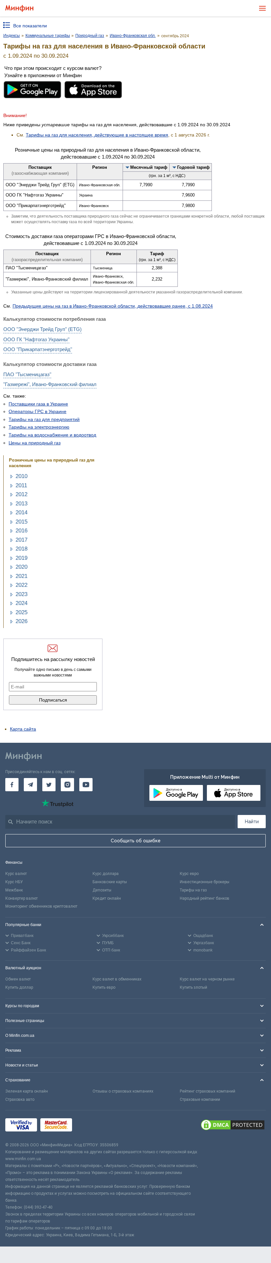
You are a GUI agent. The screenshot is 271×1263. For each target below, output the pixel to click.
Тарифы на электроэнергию (39, 427)
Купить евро (104, 987)
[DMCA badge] (233, 1125)
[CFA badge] (90, 1126)
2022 (21, 585)
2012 (21, 494)
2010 (21, 476)
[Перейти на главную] (19, 8)
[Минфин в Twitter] (49, 784)
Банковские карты (110, 882)
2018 (21, 549)
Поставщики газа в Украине (38, 403)
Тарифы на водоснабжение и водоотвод (52, 434)
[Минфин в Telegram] (30, 784)
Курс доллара (106, 873)
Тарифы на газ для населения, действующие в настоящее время (97, 134)
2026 (21, 621)
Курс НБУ (14, 882)
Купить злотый (193, 987)
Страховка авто (19, 1099)
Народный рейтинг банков (204, 898)
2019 (21, 558)
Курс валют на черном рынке (207, 979)
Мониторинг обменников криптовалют (41, 906)
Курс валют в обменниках (117, 979)
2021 (21, 576)
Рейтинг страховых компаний (207, 1091)
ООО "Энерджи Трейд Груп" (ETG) (42, 329)
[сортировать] (127, 167)
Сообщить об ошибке (136, 840)
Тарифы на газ (193, 890)
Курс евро (189, 873)
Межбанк (14, 890)
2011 (21, 485)
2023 (21, 594)
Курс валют (16, 873)
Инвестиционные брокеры (204, 882)
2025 (21, 612)
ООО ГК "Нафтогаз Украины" (36, 339)
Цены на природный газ (34, 442)
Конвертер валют (21, 898)
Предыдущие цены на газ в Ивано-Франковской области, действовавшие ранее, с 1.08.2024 (113, 306)
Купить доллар (19, 987)
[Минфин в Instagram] (67, 784)
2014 (21, 512)
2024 (21, 603)
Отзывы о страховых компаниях (123, 1091)
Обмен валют (18, 979)
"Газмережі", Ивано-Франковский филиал (50, 384)
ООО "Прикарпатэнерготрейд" (37, 349)
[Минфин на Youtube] (86, 784)
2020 (21, 567)
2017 (21, 540)
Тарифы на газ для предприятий (44, 419)
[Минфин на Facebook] (12, 784)
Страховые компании (200, 1099)
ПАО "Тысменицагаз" (27, 374)
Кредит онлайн (107, 898)
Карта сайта (23, 729)
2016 (21, 530)
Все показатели (30, 25)
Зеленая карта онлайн (26, 1091)
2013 (21, 503)
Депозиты (102, 890)
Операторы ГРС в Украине (37, 411)
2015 (21, 522)
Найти (252, 821)
